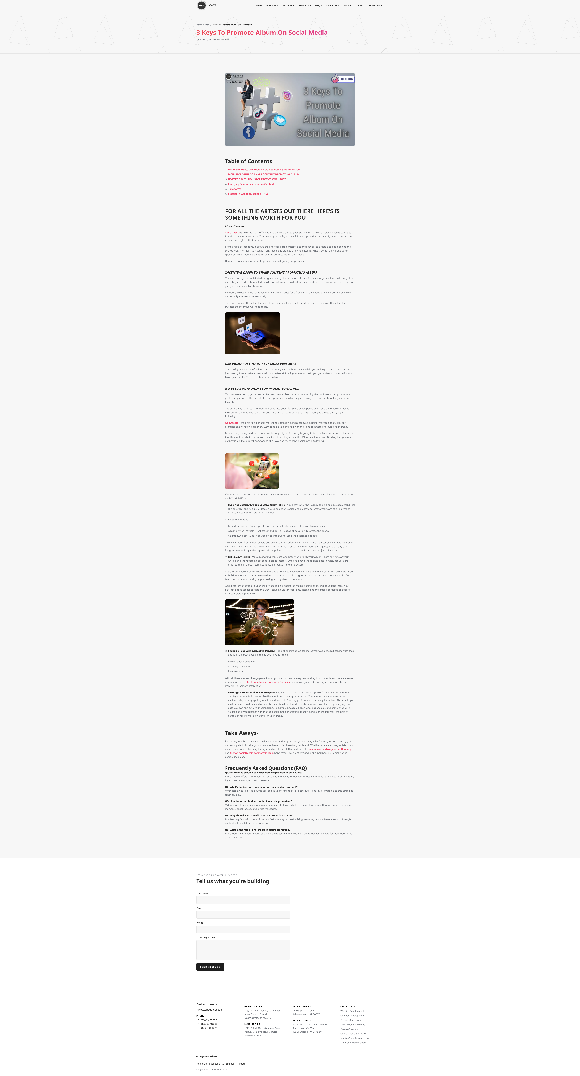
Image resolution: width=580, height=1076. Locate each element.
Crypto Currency (349, 1029)
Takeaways (234, 188)
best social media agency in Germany (268, 682)
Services (287, 5)
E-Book (348, 5)
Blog (317, 5)
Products (304, 5)
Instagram (201, 1063)
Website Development (352, 1011)
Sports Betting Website (352, 1024)
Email (199, 908)
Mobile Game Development (354, 1038)
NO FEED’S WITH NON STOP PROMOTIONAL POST (257, 179)
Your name (202, 893)
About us (271, 5)
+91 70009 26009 (206, 1020)
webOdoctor (232, 422)
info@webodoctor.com (209, 1009)
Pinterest (242, 1063)
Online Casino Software (353, 1033)
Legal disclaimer (208, 1056)
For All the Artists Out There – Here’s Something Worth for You (264, 169)
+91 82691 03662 (206, 1027)
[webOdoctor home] (210, 5)
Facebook (214, 1063)
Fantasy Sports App (350, 1020)
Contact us (374, 5)
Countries (331, 5)
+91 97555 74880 (206, 1023)
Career (359, 5)
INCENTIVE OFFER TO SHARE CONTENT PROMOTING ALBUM (264, 174)
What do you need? (207, 937)
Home (259, 5)
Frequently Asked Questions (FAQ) (248, 193)
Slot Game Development (353, 1042)
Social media (232, 232)
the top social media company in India (252, 752)
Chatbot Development (352, 1015)
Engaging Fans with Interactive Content (251, 184)
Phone (199, 922)
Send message (210, 967)
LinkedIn (230, 1063)
